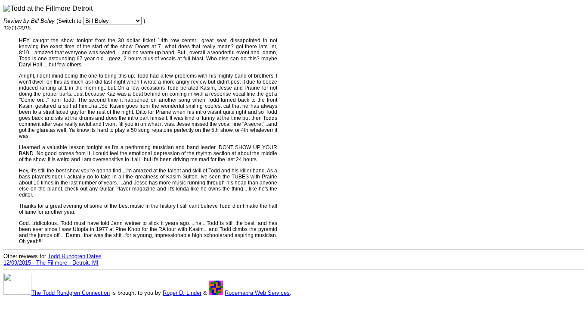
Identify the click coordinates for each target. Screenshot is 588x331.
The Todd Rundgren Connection (70, 293)
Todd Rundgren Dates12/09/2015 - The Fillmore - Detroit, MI (52, 259)
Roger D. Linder (182, 293)
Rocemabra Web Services (257, 293)
